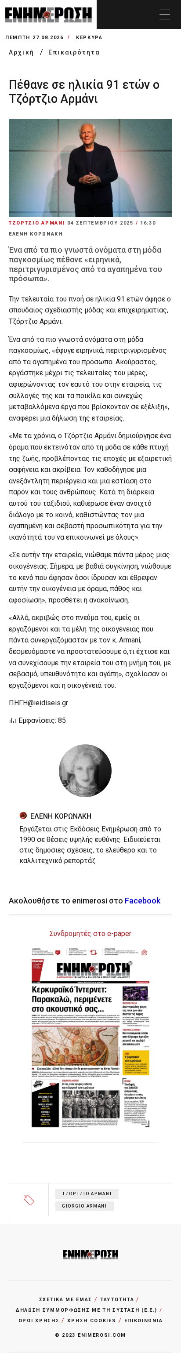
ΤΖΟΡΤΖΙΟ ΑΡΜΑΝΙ (87, 1193)
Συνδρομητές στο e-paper (90, 933)
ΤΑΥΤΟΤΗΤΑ (117, 1299)
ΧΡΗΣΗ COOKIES (91, 1321)
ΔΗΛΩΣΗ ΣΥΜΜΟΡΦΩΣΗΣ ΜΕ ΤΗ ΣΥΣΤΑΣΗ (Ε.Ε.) (86, 1310)
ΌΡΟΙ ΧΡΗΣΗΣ (39, 1321)
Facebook (142, 900)
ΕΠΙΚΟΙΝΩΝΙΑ (143, 1321)
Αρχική (22, 52)
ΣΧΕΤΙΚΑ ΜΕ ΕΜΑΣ (66, 1299)
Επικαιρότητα (74, 52)
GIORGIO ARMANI (84, 1206)
